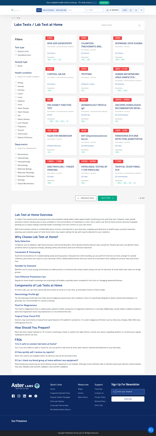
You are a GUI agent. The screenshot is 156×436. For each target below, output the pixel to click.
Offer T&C (99, 405)
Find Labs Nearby (57, 401)
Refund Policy (100, 401)
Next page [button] (105, 198)
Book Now (104, 3)
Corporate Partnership (59, 405)
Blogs (80, 389)
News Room (83, 397)
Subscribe (128, 399)
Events (81, 393)
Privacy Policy (100, 397)
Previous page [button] (87, 198)
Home (13, 18)
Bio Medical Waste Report (60, 410)
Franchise (98, 389)
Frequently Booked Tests (60, 393)
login (125, 10)
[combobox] (68, 10)
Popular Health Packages (60, 397)
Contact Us (99, 393)
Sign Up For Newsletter (125, 384)
